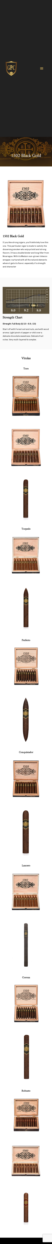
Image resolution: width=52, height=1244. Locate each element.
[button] (41, 68)
